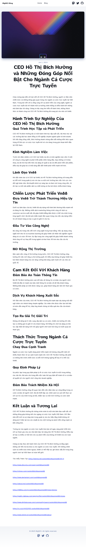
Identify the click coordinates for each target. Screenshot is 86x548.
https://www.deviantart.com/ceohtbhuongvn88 (30, 477)
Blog (46, 3)
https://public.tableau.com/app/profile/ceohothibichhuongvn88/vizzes (39, 496)
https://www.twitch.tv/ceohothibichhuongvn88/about (32, 515)
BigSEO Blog (8, 3)
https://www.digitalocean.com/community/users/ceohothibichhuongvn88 (40, 502)
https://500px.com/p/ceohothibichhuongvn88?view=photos (35, 490)
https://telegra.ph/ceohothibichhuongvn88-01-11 (46, 459)
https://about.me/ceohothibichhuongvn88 (28, 484)
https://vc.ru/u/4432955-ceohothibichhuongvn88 (31, 509)
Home (39, 3)
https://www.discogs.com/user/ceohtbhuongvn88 (31, 465)
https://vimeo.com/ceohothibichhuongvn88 (29, 471)
